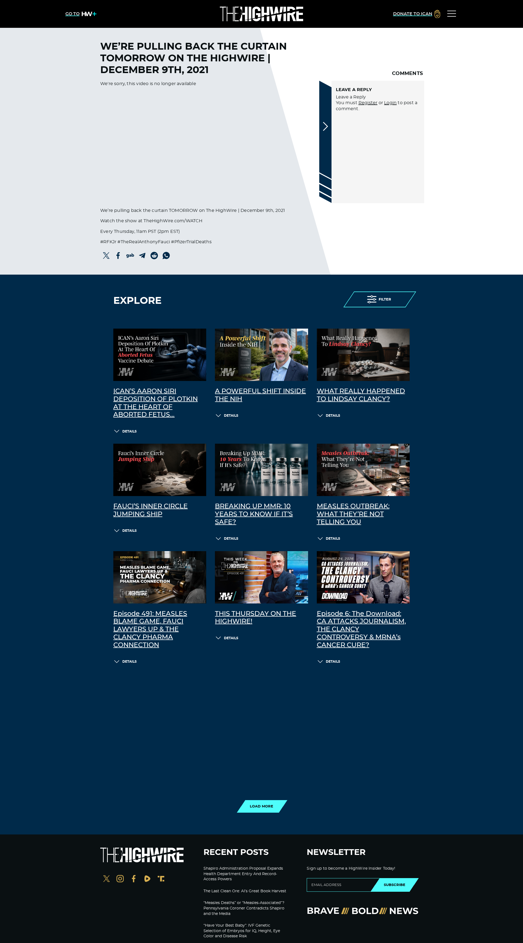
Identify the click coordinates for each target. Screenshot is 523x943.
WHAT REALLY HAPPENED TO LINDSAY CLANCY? (361, 395)
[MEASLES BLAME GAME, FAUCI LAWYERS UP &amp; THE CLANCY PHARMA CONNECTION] (159, 577)
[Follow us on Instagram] (120, 879)
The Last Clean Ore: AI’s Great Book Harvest (244, 891)
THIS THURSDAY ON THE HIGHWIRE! (255, 618)
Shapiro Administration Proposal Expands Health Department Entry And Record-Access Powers (243, 874)
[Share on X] (106, 256)
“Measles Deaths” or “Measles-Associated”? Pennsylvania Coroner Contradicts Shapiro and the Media (243, 908)
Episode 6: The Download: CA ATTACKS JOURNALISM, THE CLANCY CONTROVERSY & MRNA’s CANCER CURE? (361, 629)
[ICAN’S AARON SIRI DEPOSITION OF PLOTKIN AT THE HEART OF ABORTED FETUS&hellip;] (159, 355)
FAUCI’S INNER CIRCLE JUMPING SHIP (150, 510)
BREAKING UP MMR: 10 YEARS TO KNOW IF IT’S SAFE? (254, 514)
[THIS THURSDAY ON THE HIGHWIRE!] (261, 577)
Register (368, 103)
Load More (261, 806)
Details (129, 431)
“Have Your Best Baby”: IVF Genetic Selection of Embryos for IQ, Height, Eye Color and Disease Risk (241, 931)
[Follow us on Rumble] (147, 879)
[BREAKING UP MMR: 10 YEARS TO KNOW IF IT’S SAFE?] (261, 470)
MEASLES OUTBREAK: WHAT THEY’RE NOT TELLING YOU (353, 514)
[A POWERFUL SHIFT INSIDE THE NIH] (261, 355)
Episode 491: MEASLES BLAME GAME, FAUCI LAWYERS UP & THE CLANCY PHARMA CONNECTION (150, 629)
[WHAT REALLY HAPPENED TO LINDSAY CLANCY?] (363, 355)
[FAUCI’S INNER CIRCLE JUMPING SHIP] (159, 470)
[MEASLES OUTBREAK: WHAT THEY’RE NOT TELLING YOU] (363, 470)
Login (390, 103)
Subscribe (394, 885)
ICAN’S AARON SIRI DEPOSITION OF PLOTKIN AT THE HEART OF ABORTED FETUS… (155, 403)
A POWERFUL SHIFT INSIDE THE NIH (260, 395)
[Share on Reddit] (154, 256)
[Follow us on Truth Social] (161, 879)
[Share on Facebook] (118, 256)
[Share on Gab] (130, 256)
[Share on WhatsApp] (166, 256)
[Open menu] (452, 14)
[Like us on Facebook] (133, 879)
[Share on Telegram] (142, 256)
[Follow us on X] (106, 879)
